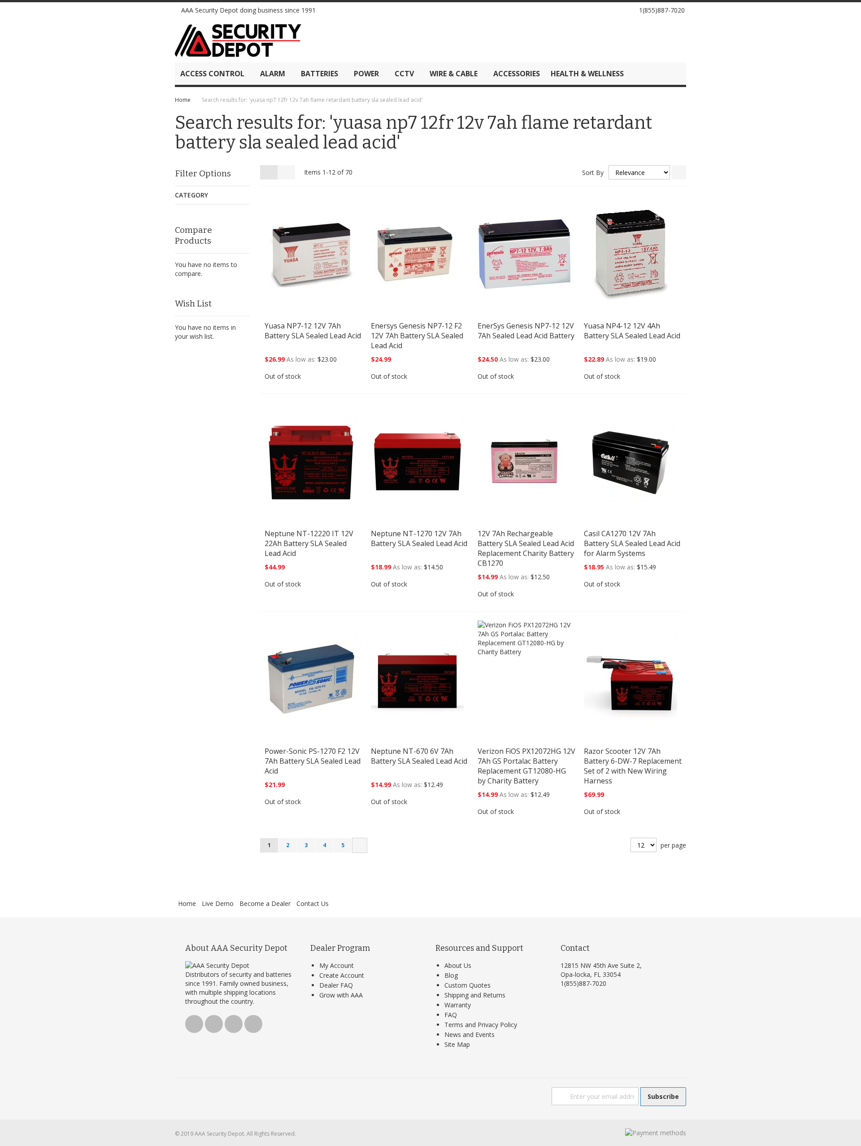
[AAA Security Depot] (238, 40)
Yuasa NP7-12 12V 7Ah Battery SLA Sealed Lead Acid (313, 331)
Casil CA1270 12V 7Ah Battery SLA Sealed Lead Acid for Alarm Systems (632, 543)
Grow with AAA (341, 995)
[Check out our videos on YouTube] (618, 10)
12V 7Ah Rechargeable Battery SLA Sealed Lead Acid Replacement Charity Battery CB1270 (526, 548)
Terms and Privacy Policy (480, 1024)
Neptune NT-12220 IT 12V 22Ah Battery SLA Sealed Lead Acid (309, 543)
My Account (336, 965)
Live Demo (218, 903)
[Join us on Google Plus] (607, 10)
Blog (451, 975)
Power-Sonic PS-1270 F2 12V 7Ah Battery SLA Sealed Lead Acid (313, 761)
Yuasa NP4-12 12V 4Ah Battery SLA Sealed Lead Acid (632, 331)
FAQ (450, 1014)
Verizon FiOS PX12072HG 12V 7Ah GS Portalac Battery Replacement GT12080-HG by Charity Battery (526, 766)
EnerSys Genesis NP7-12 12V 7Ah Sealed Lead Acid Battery (526, 331)
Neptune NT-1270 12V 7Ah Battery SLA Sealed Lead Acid (419, 538)
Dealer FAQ (336, 985)
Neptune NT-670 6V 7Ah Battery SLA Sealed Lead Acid (419, 756)
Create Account (341, 975)
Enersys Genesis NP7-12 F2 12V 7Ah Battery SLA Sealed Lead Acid (417, 335)
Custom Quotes (467, 985)
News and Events (469, 1034)
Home (183, 100)
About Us (457, 965)
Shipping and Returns (474, 995)
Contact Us (312, 903)
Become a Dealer (265, 903)
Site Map (457, 1044)
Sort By (593, 172)
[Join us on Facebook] (597, 10)
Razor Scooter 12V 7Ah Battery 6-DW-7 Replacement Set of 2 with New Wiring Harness (633, 766)
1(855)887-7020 (662, 10)
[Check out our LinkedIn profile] (628, 10)
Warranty (457, 1005)
